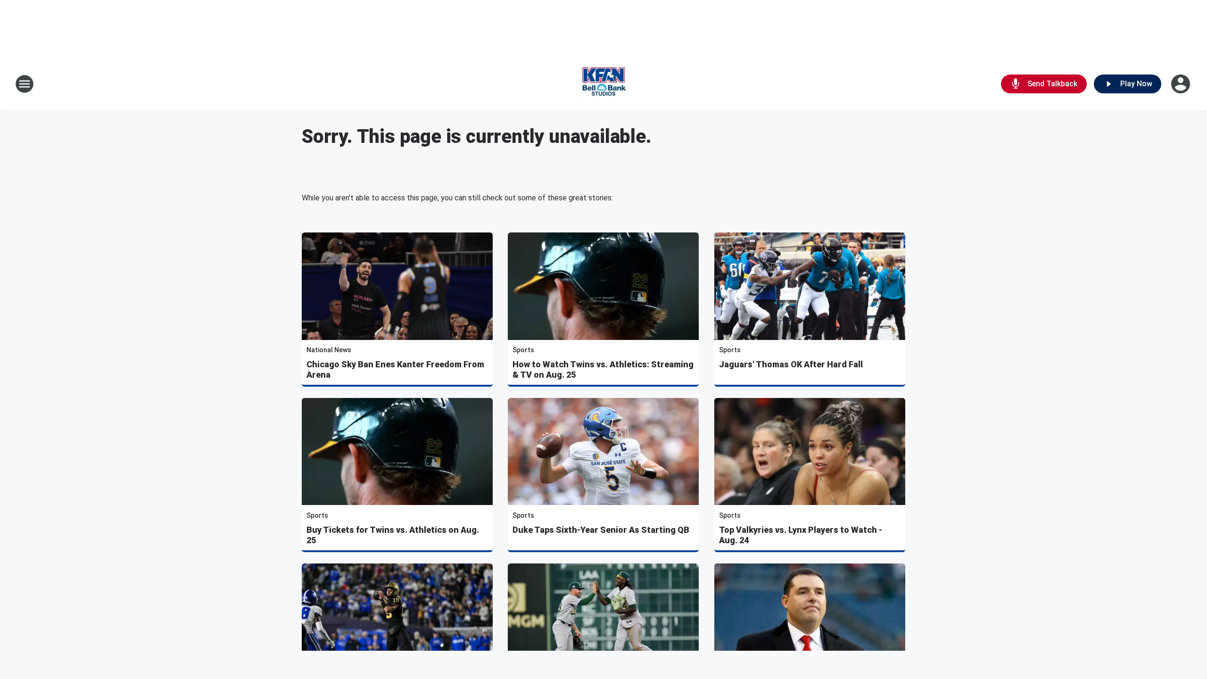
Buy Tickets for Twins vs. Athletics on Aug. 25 (392, 535)
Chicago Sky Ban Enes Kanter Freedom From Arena (395, 369)
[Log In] (1181, 84)
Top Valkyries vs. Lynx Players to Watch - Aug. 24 (800, 535)
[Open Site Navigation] (24, 84)
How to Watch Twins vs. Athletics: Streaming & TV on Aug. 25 (603, 369)
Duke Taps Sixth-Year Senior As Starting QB (601, 530)
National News (328, 350)
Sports (523, 350)
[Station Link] (603, 83)
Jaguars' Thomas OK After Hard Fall (791, 364)
